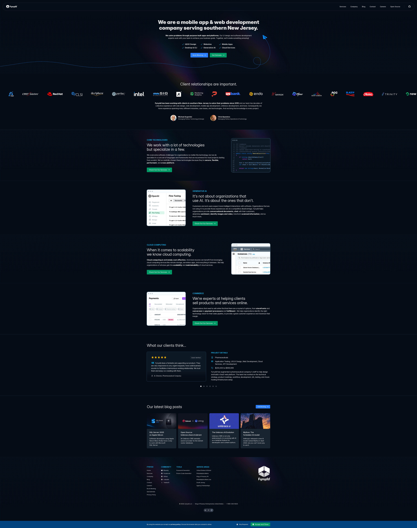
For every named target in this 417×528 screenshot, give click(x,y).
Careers (383, 6)
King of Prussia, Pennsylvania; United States (209, 504)
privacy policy (175, 524)
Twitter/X (166, 482)
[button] (260, 524)
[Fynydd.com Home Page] (11, 6)
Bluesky (166, 470)
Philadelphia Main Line (204, 479)
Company (354, 6)
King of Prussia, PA (202, 476)
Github (166, 476)
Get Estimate (151, 491)
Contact (373, 6)
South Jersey (201, 482)
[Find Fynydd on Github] (408, 7)
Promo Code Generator (183, 473)
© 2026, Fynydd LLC (185, 504)
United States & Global (204, 470)
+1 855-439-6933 (232, 504)
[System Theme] (205, 510)
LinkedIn (166, 479)
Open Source (395, 6)
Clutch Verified (196, 357)
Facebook (167, 473)
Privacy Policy (151, 495)
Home (149, 470)
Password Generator (183, 470)
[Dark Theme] (211, 510)
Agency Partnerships (203, 485)
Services (343, 6)
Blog (363, 6)
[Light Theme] (208, 510)
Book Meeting (151, 488)
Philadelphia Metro (203, 473)
